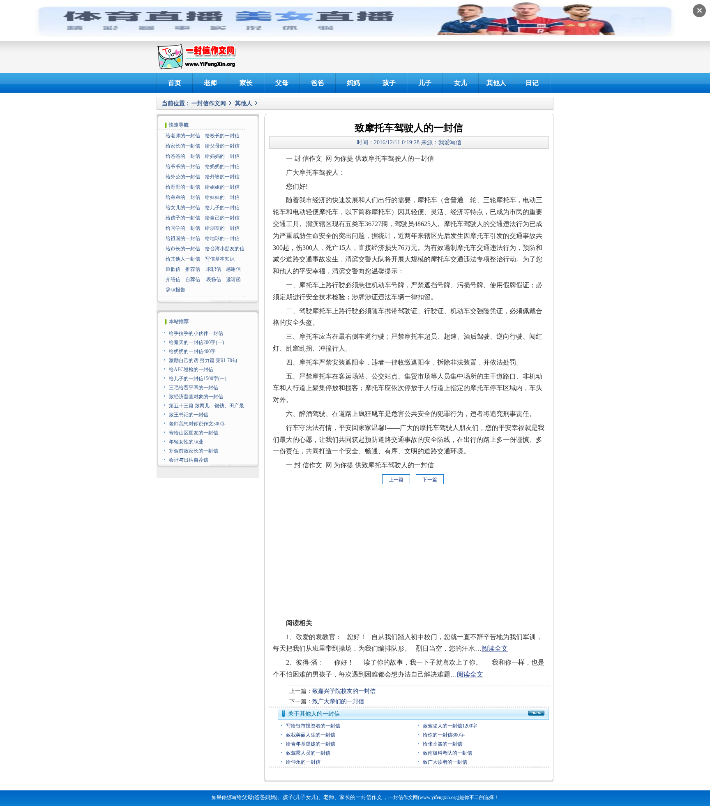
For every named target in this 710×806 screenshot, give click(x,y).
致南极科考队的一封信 (447, 753)
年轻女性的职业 (186, 442)
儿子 (424, 82)
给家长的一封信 (183, 146)
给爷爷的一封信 (183, 166)
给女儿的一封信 (183, 207)
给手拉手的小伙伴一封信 (196, 333)
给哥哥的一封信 (183, 187)
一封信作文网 (208, 103)
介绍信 (173, 279)
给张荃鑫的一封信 (442, 744)
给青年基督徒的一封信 (310, 744)
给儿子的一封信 (222, 207)
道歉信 (173, 269)
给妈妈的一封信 (222, 156)
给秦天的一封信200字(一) (196, 342)
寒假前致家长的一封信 (193, 451)
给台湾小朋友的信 (224, 249)
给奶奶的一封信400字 (192, 351)
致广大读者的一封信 (445, 762)
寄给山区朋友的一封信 (193, 433)
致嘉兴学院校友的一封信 (344, 691)
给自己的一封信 (222, 218)
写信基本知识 (220, 259)
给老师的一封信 (183, 136)
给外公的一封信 (183, 177)
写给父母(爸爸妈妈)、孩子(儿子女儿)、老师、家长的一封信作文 (306, 797)
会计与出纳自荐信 (188, 460)
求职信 (213, 269)
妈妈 (353, 82)
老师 (210, 82)
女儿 (460, 82)
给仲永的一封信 (303, 762)
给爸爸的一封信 (183, 156)
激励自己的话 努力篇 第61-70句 (203, 360)
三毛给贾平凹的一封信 (193, 387)
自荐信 (192, 279)
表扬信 (213, 279)
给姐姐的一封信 (222, 187)
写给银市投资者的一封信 (313, 726)
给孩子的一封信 (183, 218)
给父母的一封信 (222, 146)
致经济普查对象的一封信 (196, 397)
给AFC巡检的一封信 (191, 369)
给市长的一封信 (183, 249)
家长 (246, 82)
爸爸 (317, 82)
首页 (174, 82)
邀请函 (233, 279)
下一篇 (429, 480)
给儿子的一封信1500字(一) (197, 378)
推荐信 (192, 269)
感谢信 (233, 269)
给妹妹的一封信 (222, 197)
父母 (281, 82)
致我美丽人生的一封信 (310, 735)
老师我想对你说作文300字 (197, 424)
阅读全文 (495, 648)
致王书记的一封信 (188, 415)
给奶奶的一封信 (222, 166)
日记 (532, 82)
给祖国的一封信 (183, 238)
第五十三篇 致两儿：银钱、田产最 (206, 406)
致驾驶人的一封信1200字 (450, 726)
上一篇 (396, 480)
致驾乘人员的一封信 (308, 753)
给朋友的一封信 (222, 228)
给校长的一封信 (222, 136)
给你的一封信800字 (444, 735)
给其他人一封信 (183, 259)
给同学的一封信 (183, 228)
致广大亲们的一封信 (338, 701)
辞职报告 (175, 290)
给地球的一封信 (222, 238)
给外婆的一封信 (222, 177)
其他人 (496, 82)
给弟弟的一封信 (183, 197)
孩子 (389, 82)
